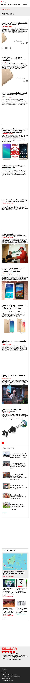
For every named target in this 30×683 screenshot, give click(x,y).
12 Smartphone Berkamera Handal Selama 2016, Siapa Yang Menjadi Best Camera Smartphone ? (15, 130)
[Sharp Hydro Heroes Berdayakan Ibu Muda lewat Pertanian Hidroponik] (6, 505)
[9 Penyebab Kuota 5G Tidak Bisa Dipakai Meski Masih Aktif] (6, 486)
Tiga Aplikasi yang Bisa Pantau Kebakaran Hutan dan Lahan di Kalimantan (13, 573)
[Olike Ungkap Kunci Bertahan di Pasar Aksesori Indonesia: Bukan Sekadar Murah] (6, 475)
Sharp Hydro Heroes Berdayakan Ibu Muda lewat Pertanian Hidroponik (17, 507)
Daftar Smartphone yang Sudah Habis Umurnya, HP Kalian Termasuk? (21, 610)
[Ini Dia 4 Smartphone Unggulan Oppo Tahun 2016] (15, 185)
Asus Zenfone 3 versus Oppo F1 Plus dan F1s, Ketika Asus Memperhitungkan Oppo (13, 269)
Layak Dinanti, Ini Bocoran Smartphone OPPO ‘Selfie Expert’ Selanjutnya (14, 58)
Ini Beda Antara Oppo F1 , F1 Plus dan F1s (14, 342)
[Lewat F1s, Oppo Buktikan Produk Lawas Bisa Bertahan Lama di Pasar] (15, 114)
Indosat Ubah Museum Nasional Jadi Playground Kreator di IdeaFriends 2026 (18, 465)
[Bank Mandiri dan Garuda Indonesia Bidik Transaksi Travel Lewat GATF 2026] (6, 454)
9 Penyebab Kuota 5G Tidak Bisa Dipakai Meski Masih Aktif (18, 487)
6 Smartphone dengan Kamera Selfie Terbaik (13, 376)
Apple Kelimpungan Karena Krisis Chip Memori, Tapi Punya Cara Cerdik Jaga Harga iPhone (8, 611)
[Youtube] (14, 652)
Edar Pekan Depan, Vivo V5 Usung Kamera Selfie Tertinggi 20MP (14, 201)
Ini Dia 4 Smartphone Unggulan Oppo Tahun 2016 (13, 166)
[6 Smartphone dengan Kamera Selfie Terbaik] (15, 394)
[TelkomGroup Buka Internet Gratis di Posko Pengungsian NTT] (6, 495)
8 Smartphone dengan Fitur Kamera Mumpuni (12, 410)
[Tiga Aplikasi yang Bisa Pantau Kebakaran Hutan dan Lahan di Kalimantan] (15, 561)
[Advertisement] (15, 535)
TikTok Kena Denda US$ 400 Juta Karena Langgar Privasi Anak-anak (21, 590)
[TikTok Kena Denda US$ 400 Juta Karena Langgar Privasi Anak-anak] (21, 583)
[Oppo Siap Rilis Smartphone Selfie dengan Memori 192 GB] (15, 42)
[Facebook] (3, 652)
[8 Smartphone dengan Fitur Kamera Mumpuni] (15, 429)
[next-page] (9, 443)
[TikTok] (8, 652)
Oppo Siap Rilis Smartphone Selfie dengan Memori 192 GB (15, 24)
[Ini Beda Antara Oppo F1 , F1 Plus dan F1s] (15, 360)
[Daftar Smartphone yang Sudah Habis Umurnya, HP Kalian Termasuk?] (21, 603)
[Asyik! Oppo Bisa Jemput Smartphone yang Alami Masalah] (15, 253)
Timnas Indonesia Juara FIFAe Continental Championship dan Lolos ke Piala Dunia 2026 (8, 591)
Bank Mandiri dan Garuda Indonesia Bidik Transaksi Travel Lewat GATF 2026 (18, 455)
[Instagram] (5, 652)
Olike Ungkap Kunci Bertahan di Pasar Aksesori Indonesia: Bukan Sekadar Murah (18, 477)
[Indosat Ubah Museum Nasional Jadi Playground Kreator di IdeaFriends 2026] (6, 463)
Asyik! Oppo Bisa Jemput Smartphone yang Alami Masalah (14, 235)
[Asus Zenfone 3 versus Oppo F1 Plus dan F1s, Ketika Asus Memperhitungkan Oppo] (15, 290)
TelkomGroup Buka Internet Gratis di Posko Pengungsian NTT (18, 496)
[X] (11, 652)
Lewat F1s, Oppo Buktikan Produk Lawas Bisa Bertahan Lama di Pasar (14, 94)
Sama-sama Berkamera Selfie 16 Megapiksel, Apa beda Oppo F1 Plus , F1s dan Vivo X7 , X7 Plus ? (15, 306)
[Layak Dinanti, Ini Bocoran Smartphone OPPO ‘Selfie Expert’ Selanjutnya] (15, 78)
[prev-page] (3, 513)
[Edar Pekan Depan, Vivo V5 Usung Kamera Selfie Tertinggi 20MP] (15, 219)
